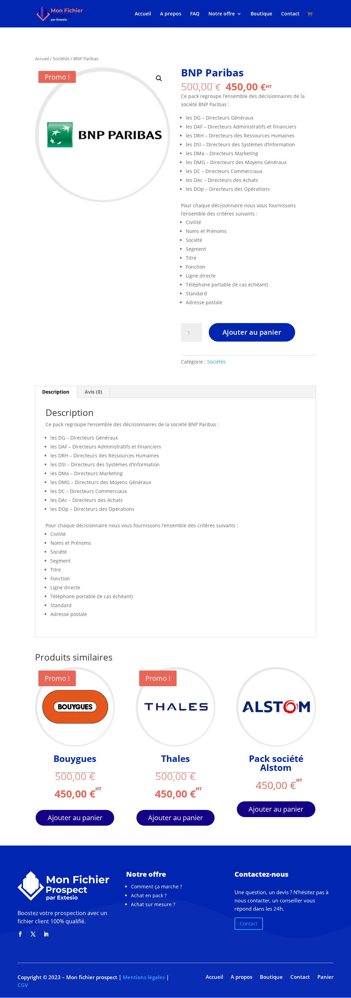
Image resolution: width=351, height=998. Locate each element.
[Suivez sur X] (33, 934)
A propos (170, 14)
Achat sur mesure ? (153, 904)
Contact (290, 14)
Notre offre (221, 14)
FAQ (194, 14)
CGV (22, 985)
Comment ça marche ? (156, 886)
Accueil (143, 14)
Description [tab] (55, 392)
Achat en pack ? (149, 895)
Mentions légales (143, 977)
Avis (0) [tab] (93, 392)
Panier (325, 977)
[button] (159, 78)
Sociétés (61, 59)
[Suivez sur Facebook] (20, 934)
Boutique (261, 14)
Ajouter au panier (251, 332)
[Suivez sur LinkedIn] (46, 934)
